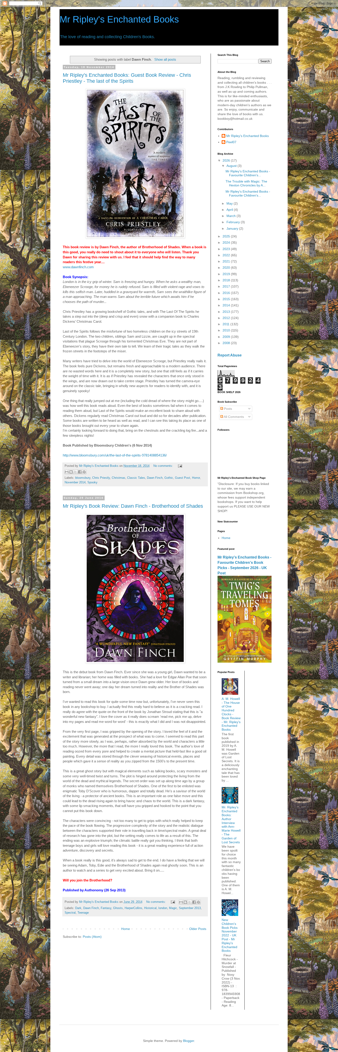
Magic (173, 908)
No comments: (163, 466)
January (232, 228)
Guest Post (182, 477)
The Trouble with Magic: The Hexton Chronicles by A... (246, 183)
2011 (226, 324)
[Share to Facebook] (79, 472)
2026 (227, 160)
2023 (227, 249)
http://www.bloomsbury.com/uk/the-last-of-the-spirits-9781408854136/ (115, 455)
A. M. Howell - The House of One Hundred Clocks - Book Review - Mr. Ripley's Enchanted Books (231, 714)
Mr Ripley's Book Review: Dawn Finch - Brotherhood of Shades (133, 506)
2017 (227, 286)
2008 (227, 343)
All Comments (233, 417)
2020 (227, 267)
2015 (227, 299)
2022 (227, 255)
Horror (196, 477)
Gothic (168, 477)
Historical (150, 908)
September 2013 (190, 908)
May (230, 203)
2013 (227, 312)
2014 (227, 305)
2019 (227, 274)
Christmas (118, 477)
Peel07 (231, 142)
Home (125, 929)
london (162, 908)
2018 (227, 280)
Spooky (92, 482)
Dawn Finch (155, 477)
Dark (78, 908)
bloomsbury (82, 477)
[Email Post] (179, 466)
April (230, 209)
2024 (227, 242)
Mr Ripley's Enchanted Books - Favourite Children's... (248, 173)
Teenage (83, 912)
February (233, 222)
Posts (227, 409)
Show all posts (165, 59)
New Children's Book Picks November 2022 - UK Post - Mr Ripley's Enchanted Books (230, 935)
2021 (227, 261)
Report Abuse (230, 355)
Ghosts (118, 908)
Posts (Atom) (92, 936)
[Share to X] (75, 472)
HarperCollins (133, 908)
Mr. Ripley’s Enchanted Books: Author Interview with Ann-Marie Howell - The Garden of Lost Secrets (231, 824)
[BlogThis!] (71, 472)
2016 (227, 293)
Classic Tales (136, 477)
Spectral (70, 912)
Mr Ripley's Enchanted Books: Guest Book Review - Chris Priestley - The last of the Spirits (127, 78)
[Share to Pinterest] (84, 472)
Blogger (188, 1041)
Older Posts (197, 929)
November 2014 (75, 482)
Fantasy (106, 908)
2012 (227, 318)
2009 (227, 337)
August (232, 166)
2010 (227, 330)
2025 (227, 236)
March (231, 216)
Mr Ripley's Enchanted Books (119, 19)
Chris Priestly (101, 477)
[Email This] (66, 472)
